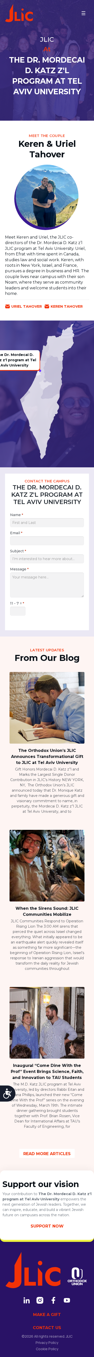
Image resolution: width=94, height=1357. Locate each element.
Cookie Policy (47, 1348)
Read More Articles (47, 1153)
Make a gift (47, 1314)
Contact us (47, 1327)
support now (47, 1226)
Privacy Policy (47, 1342)
